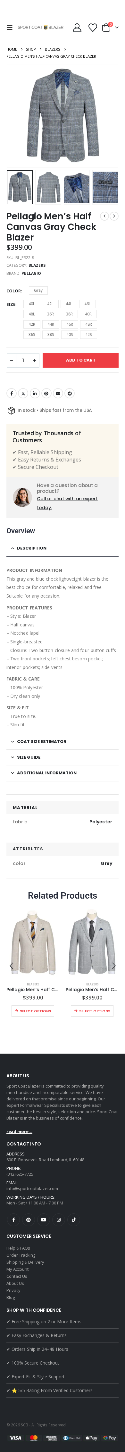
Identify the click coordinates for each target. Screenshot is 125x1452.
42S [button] (88, 334)
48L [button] (32, 314)
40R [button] (88, 314)
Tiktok (73, 1219)
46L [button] (87, 303)
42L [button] (50, 303)
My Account (17, 1269)
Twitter (23, 393)
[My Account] (77, 27)
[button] (11, 27)
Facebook (11, 393)
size (10, 304)
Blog (10, 1297)
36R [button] (50, 314)
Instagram (58, 1219)
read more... (19, 1131)
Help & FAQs (18, 1248)
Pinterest (46, 393)
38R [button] (69, 314)
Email (58, 393)
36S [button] (32, 334)
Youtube (43, 1219)
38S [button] (50, 334)
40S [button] (69, 334)
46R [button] (69, 324)
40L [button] (32, 303)
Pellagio (31, 273)
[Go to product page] (32, 942)
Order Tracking (20, 1255)
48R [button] (88, 324)
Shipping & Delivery (25, 1262)
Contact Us (16, 1276)
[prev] (104, 216)
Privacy (13, 1290)
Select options (35, 1011)
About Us (15, 1283)
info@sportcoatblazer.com (32, 1188)
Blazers (37, 265)
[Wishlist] (93, 27)
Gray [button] (38, 290)
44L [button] (69, 303)
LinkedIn (35, 393)
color (13, 291)
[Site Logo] (41, 27)
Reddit (69, 393)
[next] (114, 216)
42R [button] (32, 324)
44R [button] (50, 324)
